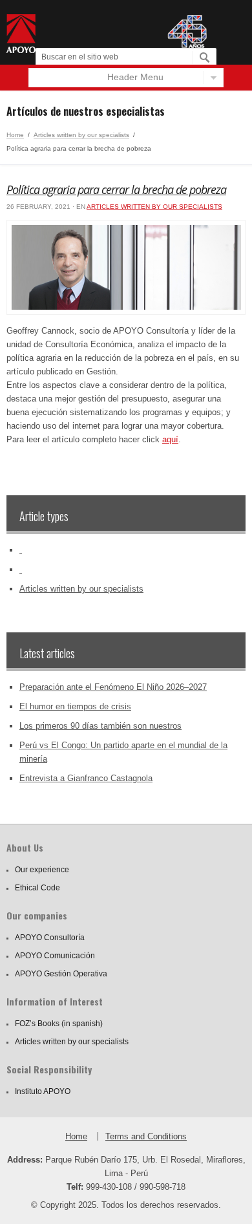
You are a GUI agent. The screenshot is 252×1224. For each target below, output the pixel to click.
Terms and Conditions (146, 1136)
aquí (170, 439)
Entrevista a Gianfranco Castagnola (85, 778)
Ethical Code (37, 887)
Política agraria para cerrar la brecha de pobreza (116, 189)
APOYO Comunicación (55, 955)
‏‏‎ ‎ (20, 550)
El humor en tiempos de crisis (75, 706)
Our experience (42, 869)
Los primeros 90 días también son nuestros (100, 726)
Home (15, 134)
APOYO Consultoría (50, 937)
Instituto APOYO (42, 1091)
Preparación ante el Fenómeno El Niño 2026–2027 (113, 687)
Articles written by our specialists (81, 134)
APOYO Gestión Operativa (61, 973)
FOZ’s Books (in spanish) (59, 1023)
